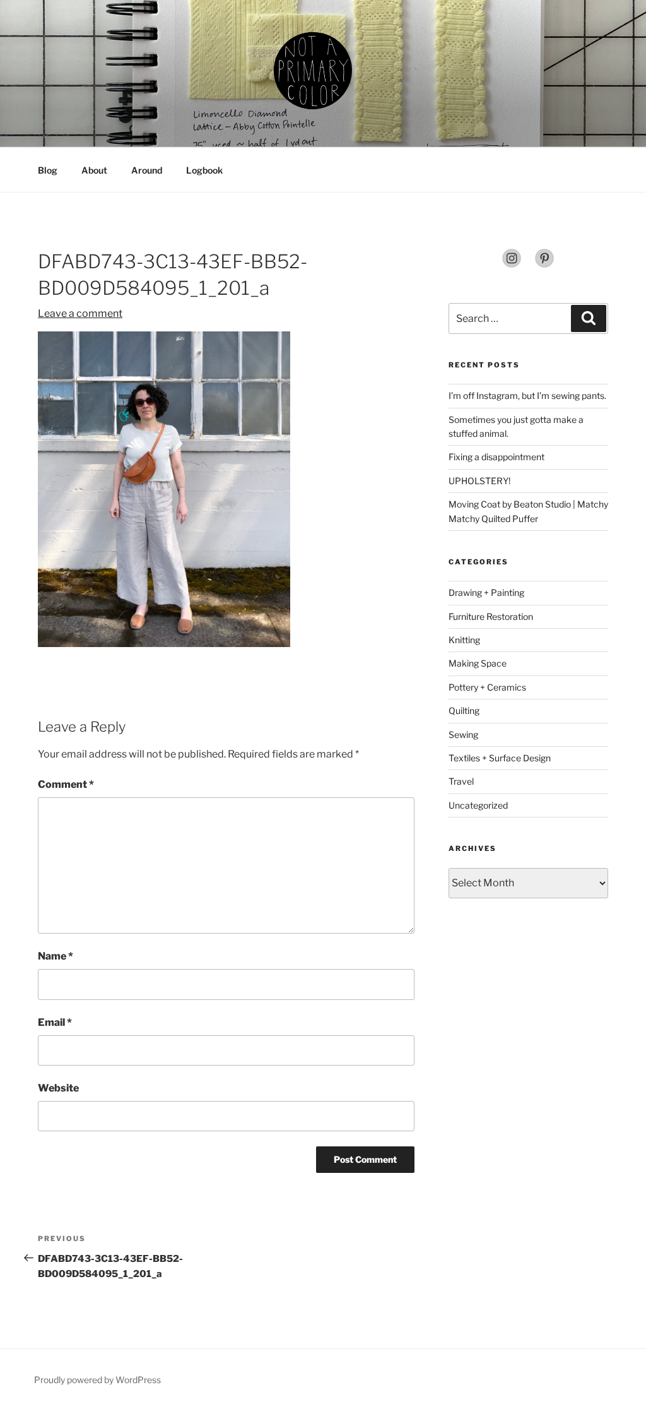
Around (146, 170)
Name (55, 956)
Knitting (464, 639)
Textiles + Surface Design (500, 757)
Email (55, 1022)
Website (58, 1088)
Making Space (478, 663)
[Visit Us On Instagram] (511, 264)
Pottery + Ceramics (487, 687)
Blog (47, 170)
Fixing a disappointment (496, 456)
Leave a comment (80, 313)
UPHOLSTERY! (479, 480)
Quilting (464, 710)
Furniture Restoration (491, 616)
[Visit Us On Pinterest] (544, 264)
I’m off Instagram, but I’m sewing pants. (527, 395)
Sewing (463, 734)
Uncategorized (478, 805)
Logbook (204, 170)
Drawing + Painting (486, 592)
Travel (461, 781)
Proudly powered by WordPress (97, 1379)
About (94, 170)
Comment (66, 784)
